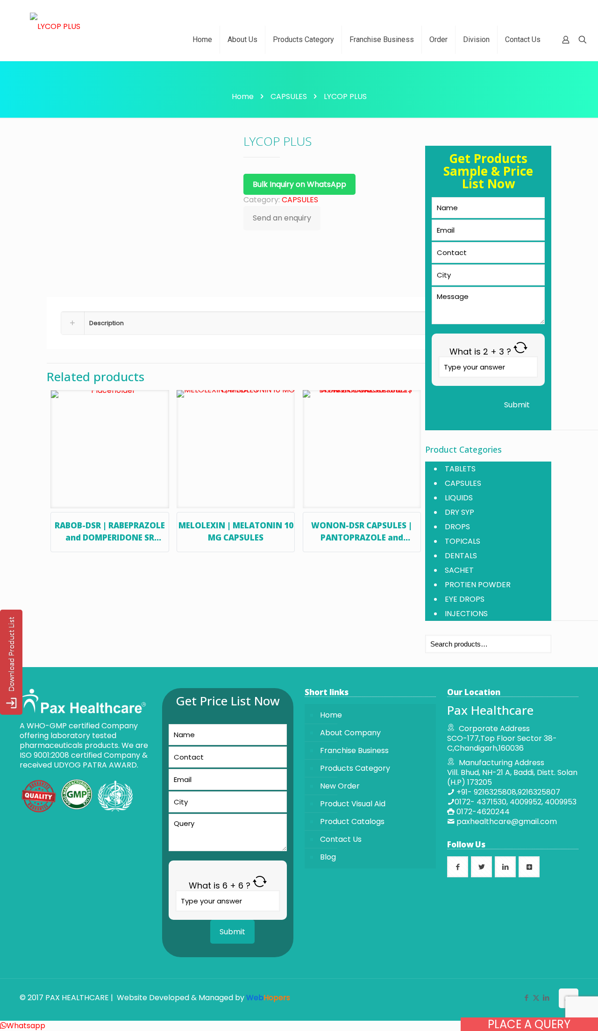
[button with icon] (457, 866)
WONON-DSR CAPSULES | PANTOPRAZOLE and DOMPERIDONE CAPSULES (362, 537)
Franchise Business (354, 750)
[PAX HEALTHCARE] (55, 26)
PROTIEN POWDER (478, 584)
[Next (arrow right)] (581, 515)
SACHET (459, 570)
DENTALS (461, 555)
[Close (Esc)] (587, 10)
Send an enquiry (282, 218)
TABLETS (460, 468)
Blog (328, 857)
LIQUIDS (459, 497)
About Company (350, 732)
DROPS (457, 526)
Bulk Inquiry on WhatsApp (299, 184)
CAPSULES (289, 96)
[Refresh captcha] (520, 351)
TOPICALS (462, 541)
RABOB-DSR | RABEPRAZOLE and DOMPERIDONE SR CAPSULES (110, 537)
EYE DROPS (464, 599)
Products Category (355, 768)
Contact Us (341, 839)
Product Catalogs (352, 821)
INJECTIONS (466, 613)
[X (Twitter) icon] (536, 998)
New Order (340, 786)
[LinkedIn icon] (545, 998)
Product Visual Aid (352, 803)
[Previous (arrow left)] (16, 515)
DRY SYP (459, 512)
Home (243, 96)
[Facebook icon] (526, 998)
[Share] (567, 10)
